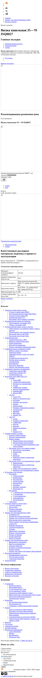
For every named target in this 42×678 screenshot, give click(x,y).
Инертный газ (18, 489)
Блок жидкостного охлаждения (20, 520)
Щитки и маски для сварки (18, 351)
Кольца (15, 404)
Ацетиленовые (18, 481)
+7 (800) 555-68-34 (25, 640)
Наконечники (18, 463)
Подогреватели (18, 500)
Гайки (15, 454)
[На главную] (12, 4)
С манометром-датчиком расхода (24, 492)
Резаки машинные (15, 343)
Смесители (13, 502)
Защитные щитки (15, 352)
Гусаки (15, 386)
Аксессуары (13, 507)
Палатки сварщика (15, 509)
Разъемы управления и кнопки (23, 408)
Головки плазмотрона (20, 421)
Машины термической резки (19, 341)
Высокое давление (19, 487)
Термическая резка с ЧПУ (18, 340)
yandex (7, 186)
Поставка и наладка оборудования (21, 611)
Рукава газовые (14, 549)
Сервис (7, 47)
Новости (8, 622)
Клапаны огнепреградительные (20, 548)
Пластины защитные (16, 365)
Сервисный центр (9, 661)
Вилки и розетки (11, 22)
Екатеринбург (14, 635)
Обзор (13, 44)
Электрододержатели (16, 527)
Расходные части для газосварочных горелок (24, 461)
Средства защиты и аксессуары (16, 503)
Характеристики (10, 46)
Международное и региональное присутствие (25, 595)
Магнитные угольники (17, 531)
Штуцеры (16, 413)
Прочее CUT (17, 432)
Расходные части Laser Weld (18, 334)
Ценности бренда (15, 585)
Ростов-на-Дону (14, 637)
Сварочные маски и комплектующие (17, 349)
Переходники (17, 406)
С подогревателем (19, 496)
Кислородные (18, 479)
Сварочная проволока (16, 559)
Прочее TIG (17, 415)
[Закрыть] (1, 302)
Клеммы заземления (16, 525)
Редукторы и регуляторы (13, 472)
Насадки (16, 426)
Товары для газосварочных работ (16, 540)
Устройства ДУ (14, 514)
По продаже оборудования (18, 602)
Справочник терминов (13, 570)
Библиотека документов (13, 574)
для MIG (12, 378)
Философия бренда (15, 587)
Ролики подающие (15, 535)
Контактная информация (13, 630)
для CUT (12, 417)
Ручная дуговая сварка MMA (19, 312)
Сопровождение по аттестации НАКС (22, 617)
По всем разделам (9, 654)
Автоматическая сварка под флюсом (17, 321)
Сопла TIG (17, 397)
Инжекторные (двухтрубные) (23, 441)
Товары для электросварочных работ (17, 20)
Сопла (15, 419)
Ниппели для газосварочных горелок (26, 470)
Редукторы (13, 474)
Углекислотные (18, 476)
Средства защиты (15, 505)
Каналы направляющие (21, 389)
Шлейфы (16, 411)
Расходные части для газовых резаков (22, 448)
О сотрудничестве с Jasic (17, 589)
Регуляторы (13, 490)
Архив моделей (10, 560)
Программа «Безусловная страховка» (22, 319)
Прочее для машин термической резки (22, 347)
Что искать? (5, 652)
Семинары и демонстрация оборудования (23, 606)
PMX (15, 430)
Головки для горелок (20, 402)
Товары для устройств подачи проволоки (23, 518)
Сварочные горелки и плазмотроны (17, 369)
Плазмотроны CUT (15, 375)
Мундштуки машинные (17, 345)
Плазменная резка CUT (17, 317)
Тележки (12, 529)
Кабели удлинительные (17, 533)
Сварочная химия (15, 511)
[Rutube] (5, 674)
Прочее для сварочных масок (19, 367)
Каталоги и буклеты (12, 576)
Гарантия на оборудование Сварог (21, 593)
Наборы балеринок (19, 428)
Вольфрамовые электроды (18, 555)
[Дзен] (2, 674)
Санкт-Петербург (15, 631)
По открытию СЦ (15, 604)
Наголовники (13, 363)
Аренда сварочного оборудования (21, 609)
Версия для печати (7, 63)
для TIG (11, 395)
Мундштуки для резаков (21, 450)
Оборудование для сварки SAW (20, 323)
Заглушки (16, 400)
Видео (5, 663)
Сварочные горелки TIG (17, 373)
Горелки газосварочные (17, 437)
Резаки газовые (14, 439)
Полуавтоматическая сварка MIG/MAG (22, 314)
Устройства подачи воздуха (18, 358)
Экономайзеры (18, 498)
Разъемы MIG (18, 391)
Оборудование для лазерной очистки (22, 332)
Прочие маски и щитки (17, 360)
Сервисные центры (11, 626)
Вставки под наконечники (22, 384)
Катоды (15, 424)
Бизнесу (7, 608)
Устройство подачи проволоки (19, 516)
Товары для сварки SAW (17, 325)
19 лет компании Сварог (17, 591)
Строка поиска (6, 648)
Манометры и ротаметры (17, 542)
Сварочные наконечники (21, 382)
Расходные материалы (12, 553)
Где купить (9, 58)
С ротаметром (18, 494)
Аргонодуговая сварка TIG (18, 316)
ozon (6, 187)
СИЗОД (11, 356)
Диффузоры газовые (20, 387)
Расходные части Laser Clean (19, 336)
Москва (11, 633)
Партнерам (9, 600)
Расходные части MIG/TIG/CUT (16, 376)
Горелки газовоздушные (17, 435)
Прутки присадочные (16, 557)
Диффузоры (17, 422)
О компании (9, 584)
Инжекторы (17, 452)
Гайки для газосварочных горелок (25, 468)
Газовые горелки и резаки (14, 433)
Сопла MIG (17, 380)
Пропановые (17, 478)
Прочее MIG (17, 393)
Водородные (17, 483)
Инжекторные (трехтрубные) (23, 443)
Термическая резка (11, 338)
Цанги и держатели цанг (21, 398)
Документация (8, 665)
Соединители (17, 409)
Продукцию (7, 656)
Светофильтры (14, 362)
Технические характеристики (11, 241)
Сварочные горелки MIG (17, 371)
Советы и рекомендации (13, 572)
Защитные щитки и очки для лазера (21, 354)
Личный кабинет (11, 628)
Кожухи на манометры (17, 544)
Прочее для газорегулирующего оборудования (25, 551)
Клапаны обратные (15, 546)
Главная (7, 18)
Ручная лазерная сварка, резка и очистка (19, 327)
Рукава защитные (15, 536)
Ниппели (16, 455)
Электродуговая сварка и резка (16, 310)
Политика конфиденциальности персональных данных (20, 597)
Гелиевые (16, 485)
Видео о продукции (12, 568)
